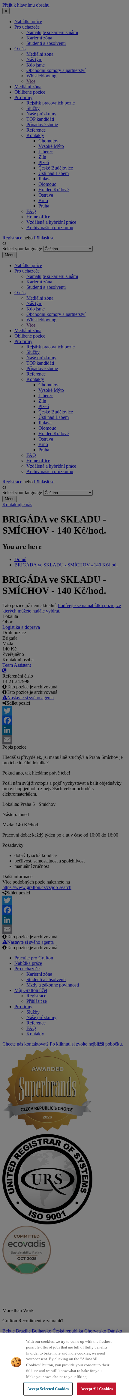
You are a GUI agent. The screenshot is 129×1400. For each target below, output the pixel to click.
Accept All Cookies (96, 1388)
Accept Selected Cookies (48, 1388)
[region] (64, 1366)
